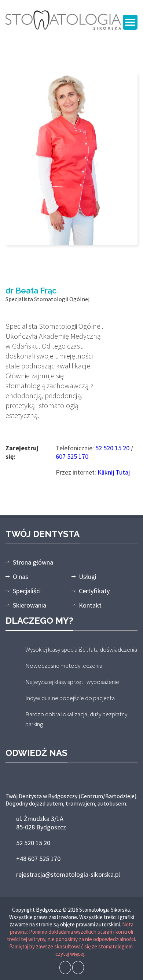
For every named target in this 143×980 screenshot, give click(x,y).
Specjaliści (27, 591)
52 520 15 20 (112, 448)
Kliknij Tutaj (114, 472)
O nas (20, 576)
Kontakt (90, 605)
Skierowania (29, 605)
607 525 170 (72, 456)
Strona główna (33, 562)
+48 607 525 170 (38, 858)
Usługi (87, 576)
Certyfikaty (94, 591)
